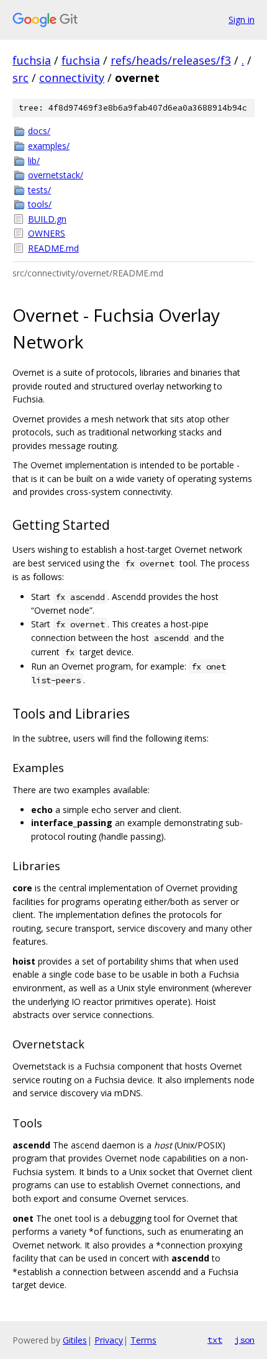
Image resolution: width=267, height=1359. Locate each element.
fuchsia (31, 60)
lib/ (34, 160)
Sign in (242, 19)
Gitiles (75, 1340)
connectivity (71, 77)
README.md (53, 248)
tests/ (39, 190)
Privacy (108, 1340)
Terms (143, 1340)
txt (214, 1339)
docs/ (39, 131)
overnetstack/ (55, 175)
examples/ (49, 146)
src (20, 77)
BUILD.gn (47, 219)
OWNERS (46, 233)
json (245, 1339)
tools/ (40, 204)
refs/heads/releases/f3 (171, 60)
